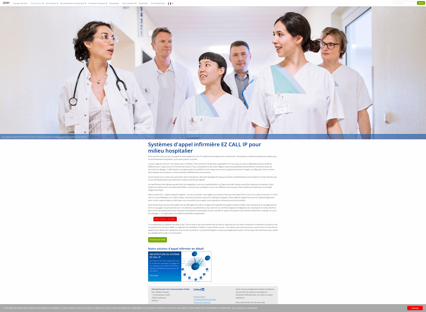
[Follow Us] (199, 289)
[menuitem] (6, 3)
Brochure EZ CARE (157, 239)
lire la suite (154, 275)
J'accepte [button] (415, 308)
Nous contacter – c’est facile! (165, 219)
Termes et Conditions (202, 302)
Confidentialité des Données (205, 299)
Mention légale (199, 296)
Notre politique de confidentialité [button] (244, 308)
